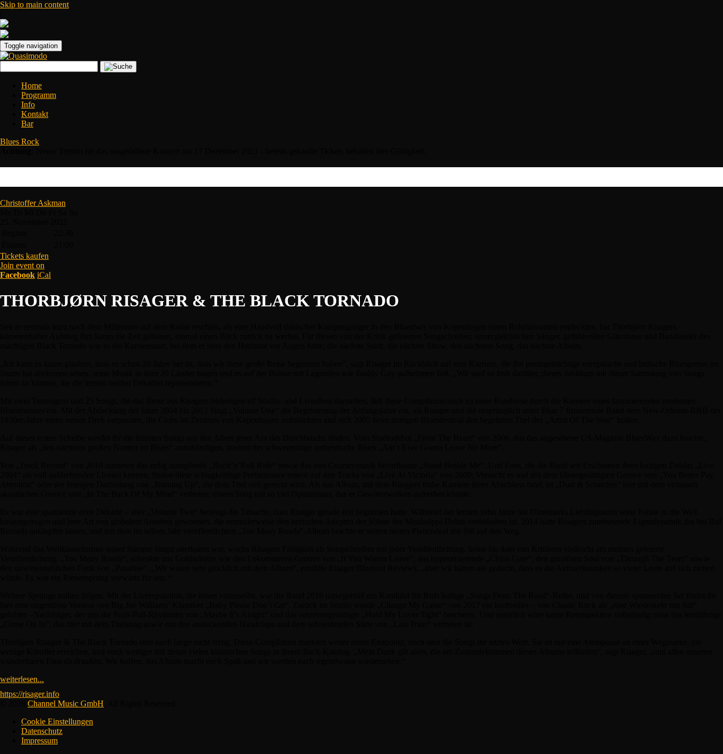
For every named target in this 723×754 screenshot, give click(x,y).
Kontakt (34, 114)
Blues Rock (19, 141)
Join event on (22, 270)
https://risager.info (29, 693)
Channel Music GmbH (66, 703)
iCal (44, 274)
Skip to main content (34, 4)
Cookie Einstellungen (57, 721)
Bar (27, 123)
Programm (38, 94)
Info (28, 104)
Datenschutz (41, 730)
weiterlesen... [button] (22, 679)
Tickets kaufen (24, 255)
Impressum (39, 740)
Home (31, 85)
